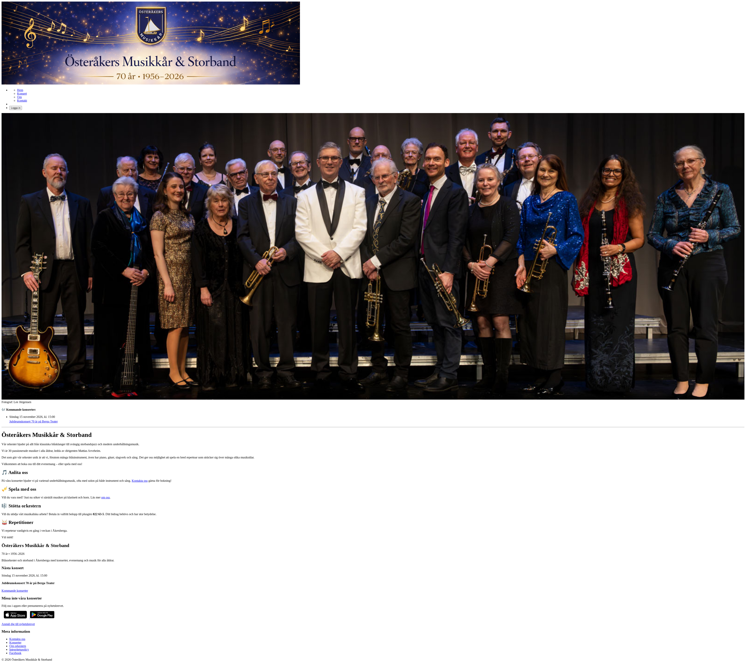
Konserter (15, 642)
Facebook (15, 653)
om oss (105, 497)
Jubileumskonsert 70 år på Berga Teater (33, 421)
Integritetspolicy (19, 649)
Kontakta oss (140, 480)
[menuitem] (20, 90)
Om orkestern (17, 646)
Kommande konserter (15, 590)
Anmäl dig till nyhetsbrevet (18, 624)
